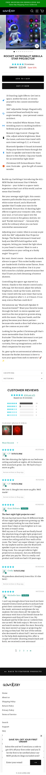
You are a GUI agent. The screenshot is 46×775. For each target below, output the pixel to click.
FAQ (4, 731)
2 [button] (19, 650)
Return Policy (8, 706)
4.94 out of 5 (29, 395)
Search (5, 722)
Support (5, 727)
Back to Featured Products (25, 671)
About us (6, 697)
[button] (18, 64)
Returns (9, 378)
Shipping (9, 373)
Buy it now (23, 86)
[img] (8, 450)
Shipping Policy (9, 701)
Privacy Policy (8, 710)
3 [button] (23, 650)
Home (4, 693)
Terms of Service (9, 714)
